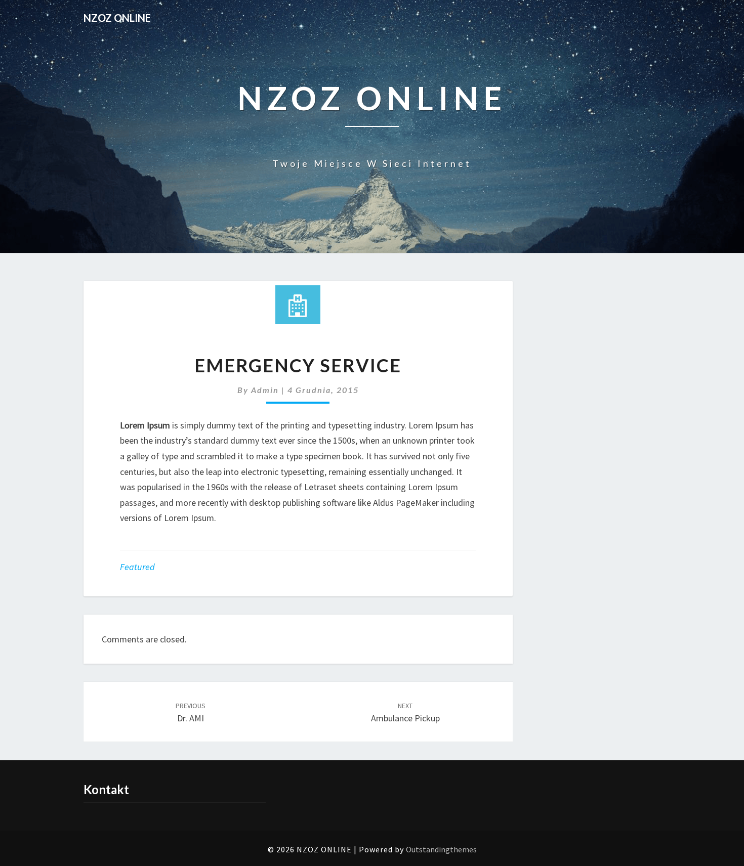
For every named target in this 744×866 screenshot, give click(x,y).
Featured (137, 567)
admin (265, 390)
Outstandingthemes (441, 849)
